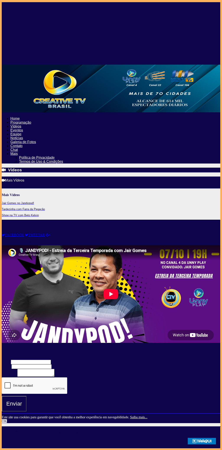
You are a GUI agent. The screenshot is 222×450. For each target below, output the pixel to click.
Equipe (15, 134)
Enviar (14, 404)
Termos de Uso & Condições (41, 161)
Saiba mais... (138, 417)
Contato (16, 146)
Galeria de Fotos (23, 142)
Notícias (16, 138)
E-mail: (6, 366)
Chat (14, 150)
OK (4, 421)
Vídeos (15, 126)
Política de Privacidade (37, 157)
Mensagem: (9, 375)
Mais (14, 153)
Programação (20, 122)
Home (15, 118)
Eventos (16, 130)
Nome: (6, 362)
